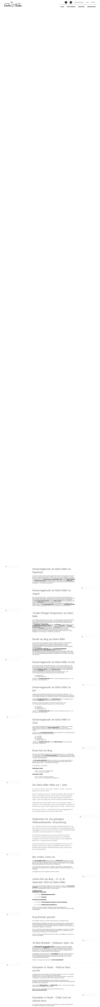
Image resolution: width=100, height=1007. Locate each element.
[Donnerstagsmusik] (89, 994)
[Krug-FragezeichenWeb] (13, 914)
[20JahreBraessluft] (89, 940)
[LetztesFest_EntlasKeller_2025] (89, 876)
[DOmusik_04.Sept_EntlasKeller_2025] (13, 964)
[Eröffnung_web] (13, 782)
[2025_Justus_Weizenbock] (13, 854)
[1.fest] (89, 747)
